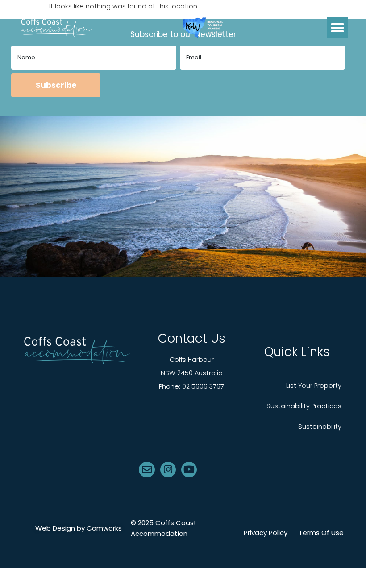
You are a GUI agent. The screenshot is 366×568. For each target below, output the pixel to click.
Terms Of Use (321, 532)
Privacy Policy (265, 532)
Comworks (104, 528)
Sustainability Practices (303, 406)
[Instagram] (168, 469)
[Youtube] (189, 469)
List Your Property (313, 385)
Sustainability (319, 426)
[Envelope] (146, 469)
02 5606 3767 (203, 386)
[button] (337, 27)
